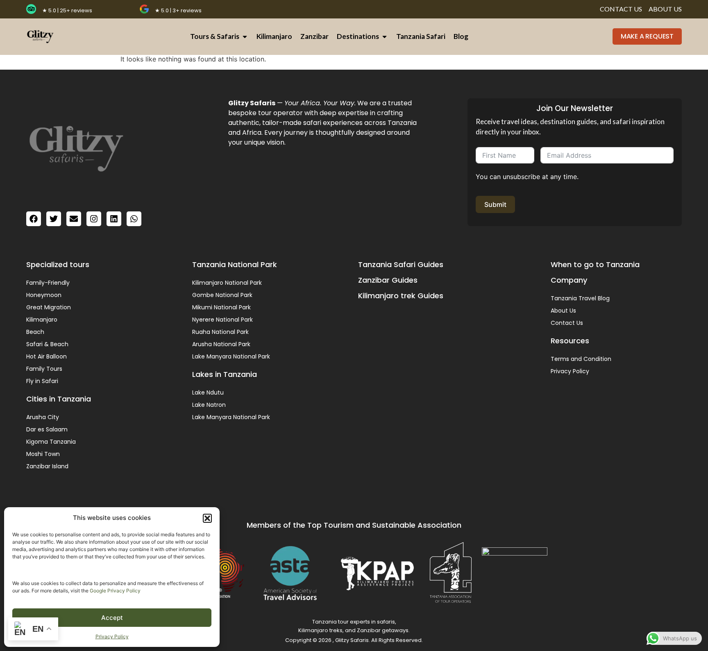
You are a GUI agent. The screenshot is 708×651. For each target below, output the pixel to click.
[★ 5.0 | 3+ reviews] (144, 9)
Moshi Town (43, 454)
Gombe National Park (222, 295)
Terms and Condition (581, 359)
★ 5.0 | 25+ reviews (67, 10)
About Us (563, 310)
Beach (35, 332)
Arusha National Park (221, 344)
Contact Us (567, 323)
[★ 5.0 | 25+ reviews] (31, 9)
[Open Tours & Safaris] (244, 36)
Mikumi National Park (221, 307)
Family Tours (44, 369)
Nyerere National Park (222, 319)
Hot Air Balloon (46, 356)
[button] (207, 518)
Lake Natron (209, 405)
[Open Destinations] (384, 36)
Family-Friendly (48, 283)
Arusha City (42, 417)
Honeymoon (43, 295)
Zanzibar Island (47, 466)
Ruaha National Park (220, 332)
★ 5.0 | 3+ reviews (178, 10)
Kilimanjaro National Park (227, 283)
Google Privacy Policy (115, 590)
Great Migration (48, 307)
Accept (112, 618)
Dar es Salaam (47, 429)
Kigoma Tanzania (51, 442)
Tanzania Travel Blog (580, 298)
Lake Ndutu (208, 392)
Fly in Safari (42, 381)
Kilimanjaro (41, 319)
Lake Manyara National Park (231, 356)
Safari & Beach (47, 344)
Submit (495, 204)
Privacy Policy (112, 636)
